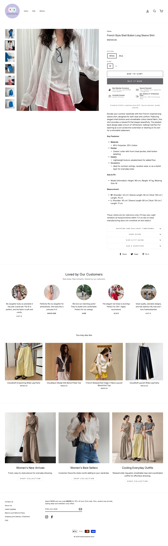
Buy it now (135, 81)
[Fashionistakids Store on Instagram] (46, 516)
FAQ (6, 520)
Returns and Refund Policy (15, 513)
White (112, 56)
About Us (8, 505)
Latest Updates (10, 509)
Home (26, 11)
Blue (121, 56)
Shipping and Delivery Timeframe (135, 228)
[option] (58, 70)
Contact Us (9, 502)
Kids (33, 11)
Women (42, 11)
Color (110, 51)
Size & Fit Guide (135, 240)
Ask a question (135, 246)
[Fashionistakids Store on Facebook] (51, 516)
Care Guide (135, 234)
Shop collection (30, 478)
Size (109, 61)
